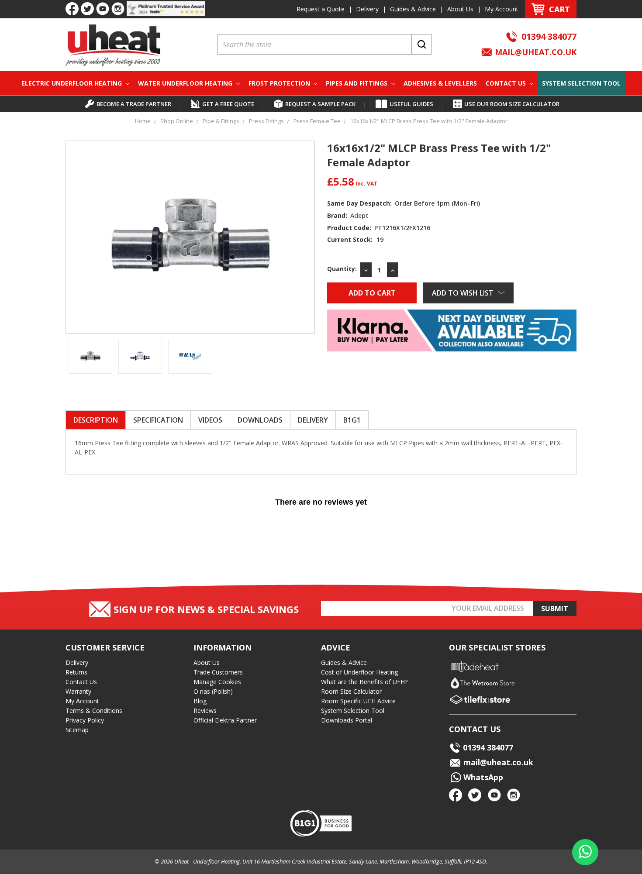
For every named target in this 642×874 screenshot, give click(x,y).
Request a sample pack (320, 104)
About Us (460, 9)
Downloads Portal (346, 720)
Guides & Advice (413, 9)
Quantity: (342, 269)
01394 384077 (548, 36)
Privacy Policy (85, 720)
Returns (76, 672)
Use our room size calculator (511, 104)
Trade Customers (218, 672)
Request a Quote (321, 9)
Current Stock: (355, 239)
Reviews (205, 710)
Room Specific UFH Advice (358, 701)
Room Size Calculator (351, 691)
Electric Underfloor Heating (72, 83)
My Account (501, 9)
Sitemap (77, 730)
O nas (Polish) (213, 691)
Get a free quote (228, 104)
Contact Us (507, 83)
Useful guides (411, 104)
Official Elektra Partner (225, 720)
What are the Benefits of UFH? (364, 682)
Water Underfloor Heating (186, 83)
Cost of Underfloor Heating (359, 672)
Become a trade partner (134, 104)
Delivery (367, 9)
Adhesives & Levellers (440, 83)
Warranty (78, 691)
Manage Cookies (217, 682)
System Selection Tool (581, 83)
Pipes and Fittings (357, 83)
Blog (200, 701)
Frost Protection (280, 83)
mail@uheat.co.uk (534, 52)
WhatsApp (482, 777)
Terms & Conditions (94, 710)
